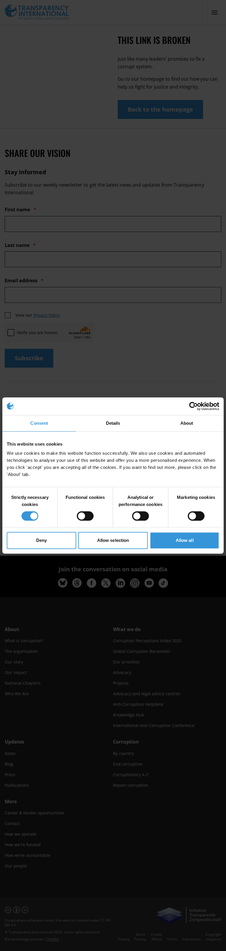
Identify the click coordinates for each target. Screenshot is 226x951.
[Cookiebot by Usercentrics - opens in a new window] (193, 406)
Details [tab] (113, 423)
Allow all (185, 540)
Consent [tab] (39, 423)
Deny (41, 540)
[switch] (85, 516)
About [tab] (186, 423)
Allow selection (113, 540)
